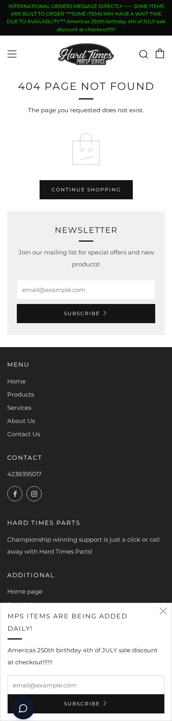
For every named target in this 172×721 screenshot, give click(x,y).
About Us (21, 421)
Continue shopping (86, 190)
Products (20, 394)
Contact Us (23, 434)
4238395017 (24, 474)
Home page (24, 591)
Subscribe (82, 313)
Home (16, 381)
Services (19, 407)
